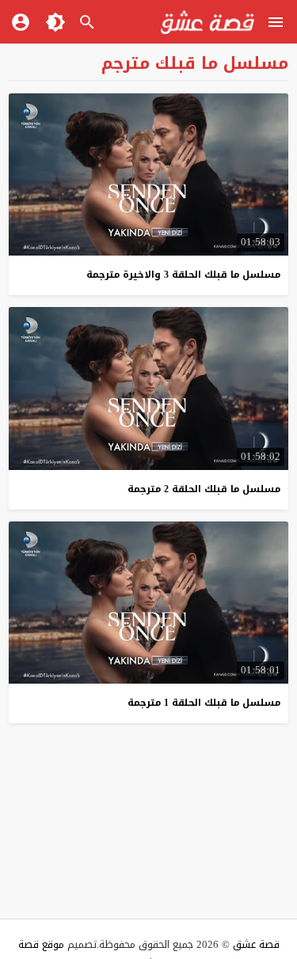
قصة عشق (256, 944)
